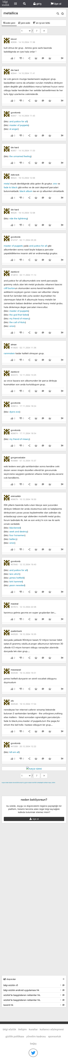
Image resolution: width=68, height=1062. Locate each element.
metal (7, 183)
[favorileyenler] (49, 58)
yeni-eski (25, 22)
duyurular (11, 979)
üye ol (57, 3)
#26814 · (23, 406)
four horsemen (17, 535)
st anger (13, 128)
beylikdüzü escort (49, 793)
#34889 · (23, 460)
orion (12, 326)
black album (26, 191)
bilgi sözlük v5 (32, 985)
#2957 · (23, 150)
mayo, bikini (51, 782)
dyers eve (14, 411)
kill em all (14, 752)
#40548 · (23, 704)
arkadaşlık (40, 782)
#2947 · (23, 115)
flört (35, 782)
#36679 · (23, 499)
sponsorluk (54, 1036)
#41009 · (23, 746)
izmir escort (8, 786)
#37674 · (23, 607)
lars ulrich (14, 573)
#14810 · (23, 275)
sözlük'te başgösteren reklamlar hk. (32, 995)
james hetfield (16, 577)
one (55, 183)
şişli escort (15, 793)
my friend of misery (19, 318)
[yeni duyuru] (64, 979)
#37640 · (23, 564)
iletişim (22, 1029)
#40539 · (23, 672)
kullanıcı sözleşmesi (52, 1029)
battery (13, 539)
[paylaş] (29, 58)
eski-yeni (10, 22)
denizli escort (53, 786)
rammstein (9, 353)
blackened (14, 527)
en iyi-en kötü (42, 22)
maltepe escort (23, 786)
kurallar (33, 1029)
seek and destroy (18, 531)
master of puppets (18, 125)
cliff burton (9, 288)
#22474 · (23, 375)
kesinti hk (32, 1004)
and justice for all (18, 121)
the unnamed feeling (20, 156)
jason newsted (17, 585)
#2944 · (23, 73)
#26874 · (23, 433)
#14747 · (23, 240)
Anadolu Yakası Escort (41, 790)
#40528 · (23, 634)
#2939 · (23, 42)
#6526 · (23, 212)
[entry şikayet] (62, 58)
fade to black (10, 187)
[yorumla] (43, 58)
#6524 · (23, 178)
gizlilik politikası (14, 1036)
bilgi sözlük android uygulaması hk (32, 990)
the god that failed (18, 314)
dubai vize (12, 782)
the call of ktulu (17, 322)
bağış (33, 1043)
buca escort (39, 786)
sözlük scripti (19, 782)
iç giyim (25, 782)
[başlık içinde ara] (58, 13)
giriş (38, 3)
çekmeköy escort (19, 790)
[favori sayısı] (36, 58)
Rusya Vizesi (5, 782)
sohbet (46, 782)
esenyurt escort (30, 793)
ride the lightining (18, 218)
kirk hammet (15, 581)
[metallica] (44, 30)
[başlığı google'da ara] (63, 13)
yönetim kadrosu (36, 1036)
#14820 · (23, 347)
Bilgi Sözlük (5, 3)
